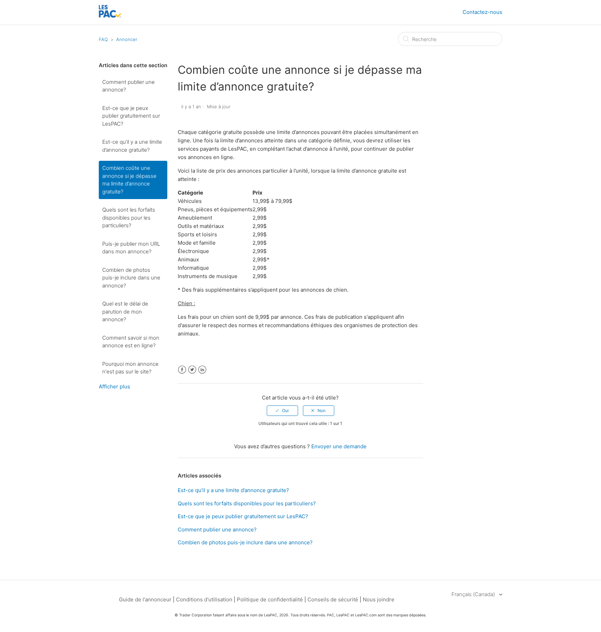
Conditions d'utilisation (204, 599)
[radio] (282, 410)
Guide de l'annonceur (145, 599)
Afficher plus (114, 386)
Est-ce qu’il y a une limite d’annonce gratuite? (132, 146)
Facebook (182, 369)
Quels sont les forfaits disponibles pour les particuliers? (128, 217)
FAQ (103, 39)
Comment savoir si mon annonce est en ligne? (130, 341)
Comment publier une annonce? (128, 86)
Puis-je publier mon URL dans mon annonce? (131, 247)
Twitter (192, 369)
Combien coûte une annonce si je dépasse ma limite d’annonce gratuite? (129, 180)
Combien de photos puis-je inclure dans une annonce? (131, 278)
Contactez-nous (482, 12)
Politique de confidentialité (270, 599)
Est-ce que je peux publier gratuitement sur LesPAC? (131, 116)
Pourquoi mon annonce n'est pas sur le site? (130, 368)
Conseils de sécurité (332, 599)
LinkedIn (202, 369)
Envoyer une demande (339, 446)
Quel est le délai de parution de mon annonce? (125, 311)
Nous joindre (378, 599)
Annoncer (126, 39)
